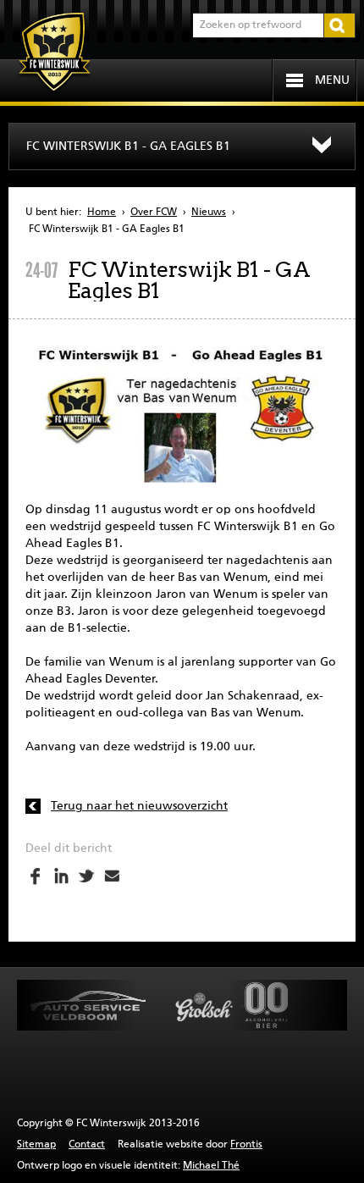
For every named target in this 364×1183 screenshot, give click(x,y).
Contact (87, 1145)
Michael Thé (211, 1166)
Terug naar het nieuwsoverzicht (139, 806)
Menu (332, 80)
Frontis (246, 1145)
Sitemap (36, 1145)
